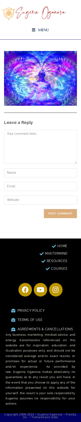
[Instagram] (56, 290)
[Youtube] (40, 290)
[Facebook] (25, 290)
